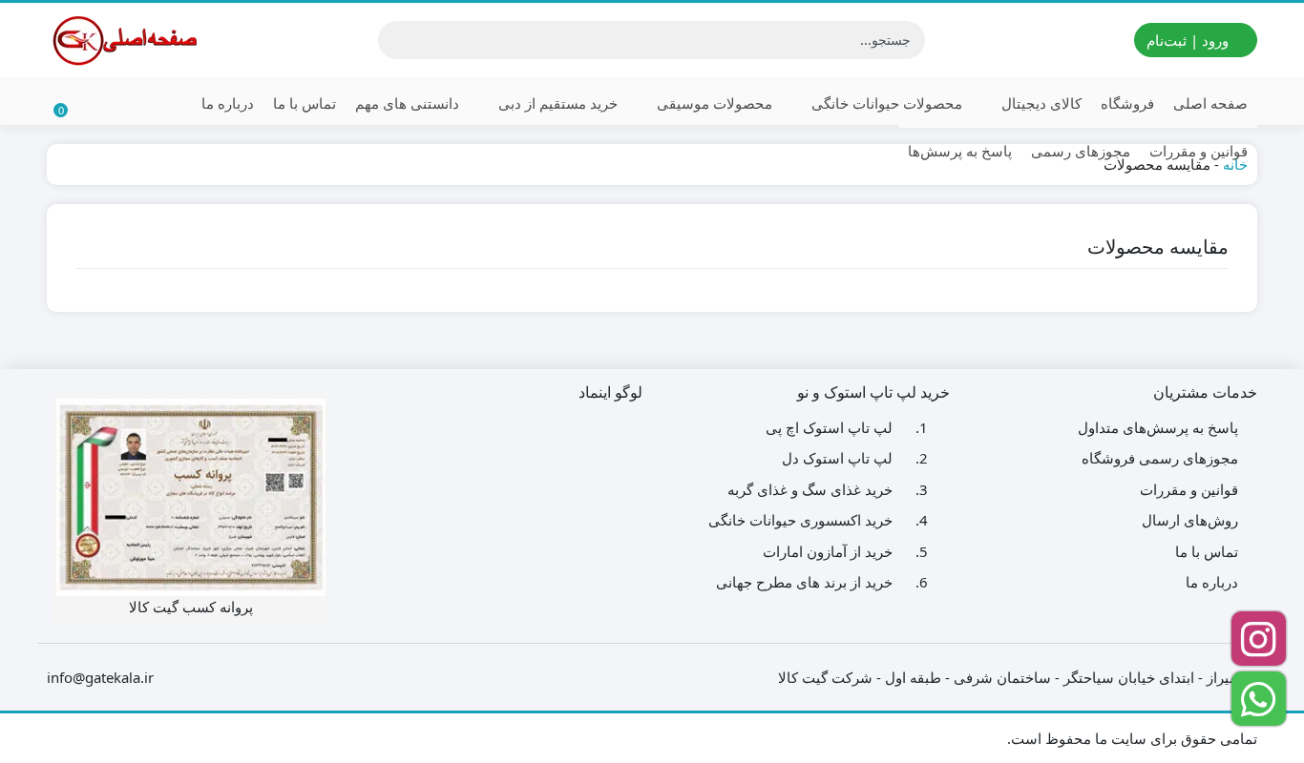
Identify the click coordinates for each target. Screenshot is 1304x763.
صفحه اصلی (1210, 103)
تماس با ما (304, 103)
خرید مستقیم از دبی (556, 103)
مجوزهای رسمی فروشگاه (1160, 457)
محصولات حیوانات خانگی (885, 103)
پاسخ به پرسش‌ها (960, 150)
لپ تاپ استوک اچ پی (829, 427)
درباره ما (227, 103)
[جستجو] (395, 40)
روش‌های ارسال (1190, 519)
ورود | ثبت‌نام (1189, 40)
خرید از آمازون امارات (828, 551)
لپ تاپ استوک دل (837, 457)
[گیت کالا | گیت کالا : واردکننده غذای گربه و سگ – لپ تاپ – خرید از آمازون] (123, 40)
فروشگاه (1127, 103)
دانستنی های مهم (407, 103)
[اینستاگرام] (1258, 638)
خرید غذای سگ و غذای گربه (810, 489)
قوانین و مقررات (1198, 150)
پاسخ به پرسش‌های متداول (1158, 427)
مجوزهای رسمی (1080, 150)
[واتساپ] (1258, 698)
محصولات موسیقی (712, 103)
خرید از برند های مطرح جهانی (804, 581)
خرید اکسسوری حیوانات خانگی (800, 519)
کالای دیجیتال (1040, 103)
